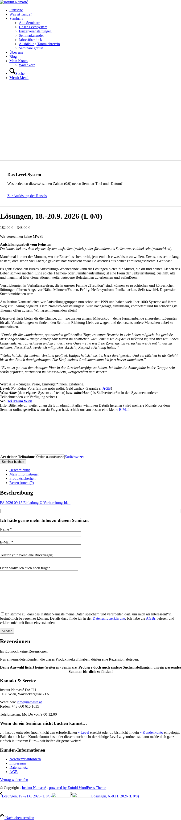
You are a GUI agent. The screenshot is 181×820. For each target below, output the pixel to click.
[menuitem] (95, 10)
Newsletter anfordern (25, 759)
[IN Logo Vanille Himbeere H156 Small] (14, 2)
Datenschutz (18, 767)
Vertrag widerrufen (14, 780)
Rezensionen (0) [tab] (21, 483)
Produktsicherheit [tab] (22, 478)
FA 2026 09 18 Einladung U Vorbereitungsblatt (35, 503)
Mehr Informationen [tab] (24, 474)
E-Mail (124, 410)
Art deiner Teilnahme (17, 457)
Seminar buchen (13, 461)
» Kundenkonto (151, 732)
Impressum (17, 763)
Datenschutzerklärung (109, 618)
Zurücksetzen (75, 457)
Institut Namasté (34, 788)
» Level (83, 732)
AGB (107, 388)
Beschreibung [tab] (19, 470)
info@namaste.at (29, 702)
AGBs (151, 618)
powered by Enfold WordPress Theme (77, 788)
